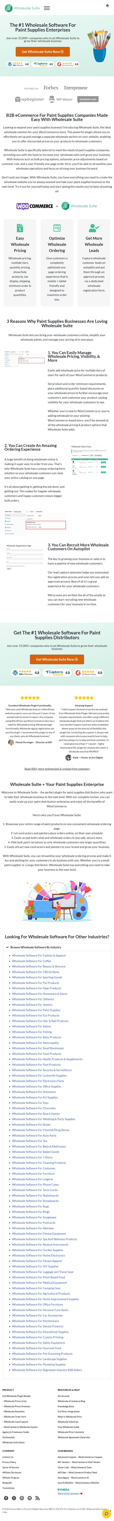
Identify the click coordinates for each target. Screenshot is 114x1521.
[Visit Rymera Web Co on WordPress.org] (22, 1498)
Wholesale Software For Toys (30, 1102)
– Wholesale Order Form (14, 1416)
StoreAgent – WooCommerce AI (73, 1477)
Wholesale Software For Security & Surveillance (42, 1070)
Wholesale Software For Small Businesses (38, 1048)
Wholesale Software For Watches (33, 1228)
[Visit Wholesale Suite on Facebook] (6, 1498)
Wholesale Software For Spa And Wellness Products (44, 1239)
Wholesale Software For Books (31, 1124)
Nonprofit (7, 1482)
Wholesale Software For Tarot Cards (34, 1190)
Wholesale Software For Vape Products (36, 988)
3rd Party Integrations (69, 1411)
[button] (57, 947)
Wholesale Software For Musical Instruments (40, 1244)
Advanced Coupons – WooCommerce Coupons (80, 1457)
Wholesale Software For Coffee (31, 961)
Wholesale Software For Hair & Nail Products (40, 1021)
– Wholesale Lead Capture (15, 1421)
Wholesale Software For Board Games (36, 1113)
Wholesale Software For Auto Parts (34, 1135)
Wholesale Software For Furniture (33, 1173)
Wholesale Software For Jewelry (32, 1004)
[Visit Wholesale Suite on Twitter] (14, 1498)
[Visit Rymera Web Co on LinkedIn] (29, 1498)
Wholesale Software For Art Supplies (35, 1097)
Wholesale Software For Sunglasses (34, 1217)
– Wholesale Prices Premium (16, 1406)
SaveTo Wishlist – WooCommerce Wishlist (78, 1482)
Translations (8, 1488)
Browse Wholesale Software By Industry (35, 947)
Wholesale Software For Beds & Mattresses (39, 1146)
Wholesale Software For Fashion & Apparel (39, 955)
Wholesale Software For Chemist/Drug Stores (40, 1130)
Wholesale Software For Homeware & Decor (40, 993)
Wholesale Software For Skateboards (35, 1195)
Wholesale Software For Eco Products (35, 1015)
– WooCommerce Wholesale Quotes (20, 1427)
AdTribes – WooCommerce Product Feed (77, 1472)
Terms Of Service (10, 1467)
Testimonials (8, 1437)
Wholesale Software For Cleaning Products (39, 1162)
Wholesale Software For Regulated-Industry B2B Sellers (47, 1370)
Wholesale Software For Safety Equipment (38, 1342)
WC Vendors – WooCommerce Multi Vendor (79, 1462)
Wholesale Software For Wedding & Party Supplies (43, 1119)
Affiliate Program (10, 1477)
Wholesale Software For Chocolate (34, 1108)
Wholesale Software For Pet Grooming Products (42, 1353)
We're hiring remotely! (69, 1493)
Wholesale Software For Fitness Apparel (37, 1261)
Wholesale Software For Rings (31, 1211)
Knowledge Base (66, 1406)
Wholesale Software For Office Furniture (37, 1304)
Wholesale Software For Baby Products (36, 1037)
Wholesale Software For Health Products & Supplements (47, 1059)
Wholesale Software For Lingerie (32, 1179)
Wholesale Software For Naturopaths (35, 1042)
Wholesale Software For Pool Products (36, 1064)
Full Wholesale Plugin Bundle (16, 1396)
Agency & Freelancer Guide (15, 1432)
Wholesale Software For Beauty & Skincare (39, 966)
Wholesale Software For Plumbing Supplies (39, 1364)
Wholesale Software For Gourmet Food (36, 1348)
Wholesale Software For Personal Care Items (40, 1310)
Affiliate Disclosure (11, 1472)
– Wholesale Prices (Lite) (14, 1401)
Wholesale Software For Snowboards (35, 1201)
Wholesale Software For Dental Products (37, 1326)
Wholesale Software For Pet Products (35, 982)
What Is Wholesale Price (70, 1416)
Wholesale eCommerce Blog (71, 1401)
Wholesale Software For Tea (29, 1141)
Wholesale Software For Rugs (30, 1206)
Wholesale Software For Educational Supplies (40, 1331)
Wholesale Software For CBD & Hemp (35, 972)
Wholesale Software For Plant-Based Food (38, 1277)
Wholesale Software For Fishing (32, 1032)
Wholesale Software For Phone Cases (35, 1184)
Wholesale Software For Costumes (33, 1168)
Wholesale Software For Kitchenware (36, 1321)
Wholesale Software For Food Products (36, 1053)
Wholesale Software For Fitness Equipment (39, 1233)
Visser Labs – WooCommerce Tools (75, 1467)
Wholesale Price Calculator (71, 1432)
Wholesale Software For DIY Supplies (35, 1266)
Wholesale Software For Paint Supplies (36, 1010)
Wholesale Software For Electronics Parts (38, 1081)
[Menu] (47, 8)
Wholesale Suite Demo (13, 1442)
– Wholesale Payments (13, 1411)
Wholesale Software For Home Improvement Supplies (45, 1299)
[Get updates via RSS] (37, 1498)
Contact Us (7, 1457)
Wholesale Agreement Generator (74, 1437)
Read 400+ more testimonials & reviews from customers (57, 769)
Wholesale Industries (68, 1421)
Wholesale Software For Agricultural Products (41, 1293)
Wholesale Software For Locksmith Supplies (39, 1075)
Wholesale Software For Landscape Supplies (39, 1359)
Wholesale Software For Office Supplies (36, 1086)
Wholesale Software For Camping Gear (36, 1288)
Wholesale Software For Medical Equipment (39, 1282)
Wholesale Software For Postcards (33, 1222)
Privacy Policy (9, 1462)
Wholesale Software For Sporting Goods (37, 977)
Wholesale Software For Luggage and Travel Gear (43, 1272)
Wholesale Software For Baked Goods (35, 1151)
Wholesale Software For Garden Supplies (37, 1250)
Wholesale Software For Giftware (33, 999)
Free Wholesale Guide (68, 1427)
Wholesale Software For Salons (31, 1026)
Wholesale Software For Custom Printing (37, 1337)
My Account (63, 1396)
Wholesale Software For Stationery (34, 1091)
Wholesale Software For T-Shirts (32, 1157)
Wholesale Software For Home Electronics (38, 1255)
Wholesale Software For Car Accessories (37, 1315)
